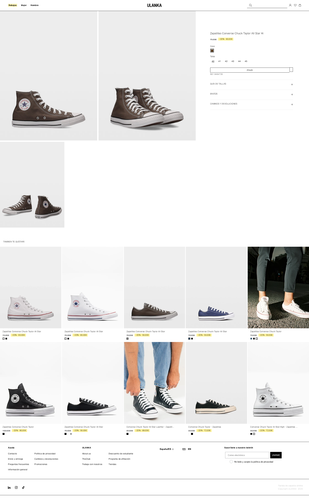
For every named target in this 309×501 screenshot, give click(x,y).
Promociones (40, 464)
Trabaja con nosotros (92, 464)
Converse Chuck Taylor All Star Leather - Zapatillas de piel (150, 427)
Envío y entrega (15, 459)
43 (233, 61)
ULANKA (292, 489)
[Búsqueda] (250, 5)
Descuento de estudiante (121, 453)
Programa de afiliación (119, 459)
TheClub (86, 459)
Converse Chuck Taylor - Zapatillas (204, 427)
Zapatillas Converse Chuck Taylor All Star (22, 331)
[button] (12, 5)
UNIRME (276, 455)
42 (226, 61)
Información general (17, 469)
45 (246, 61)
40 (213, 61)
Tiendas (112, 464)
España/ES (165, 449)
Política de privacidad (44, 453)
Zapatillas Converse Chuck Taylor (265, 331)
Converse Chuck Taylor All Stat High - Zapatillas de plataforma (274, 427)
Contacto (12, 453)
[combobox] (267, 5)
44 (239, 61)
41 (219, 61)
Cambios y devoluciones (46, 459)
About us (86, 453)
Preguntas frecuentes (18, 464)
